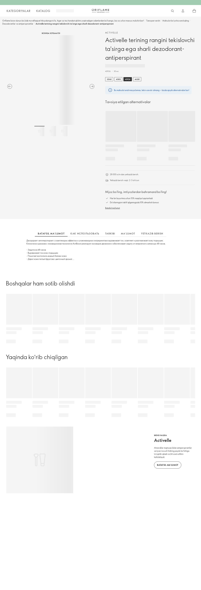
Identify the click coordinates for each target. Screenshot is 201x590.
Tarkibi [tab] (110, 233)
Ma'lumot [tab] (128, 233)
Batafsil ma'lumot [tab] (51, 233)
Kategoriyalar (18, 11)
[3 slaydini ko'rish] (62, 131)
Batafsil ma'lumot (112, 208)
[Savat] (194, 11)
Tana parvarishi (153, 20)
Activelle (111, 32)
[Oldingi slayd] (9, 86)
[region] (51, 80)
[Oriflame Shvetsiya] (100, 10)
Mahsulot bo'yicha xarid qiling (175, 20)
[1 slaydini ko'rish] (39, 131)
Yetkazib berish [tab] (152, 233)
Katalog (43, 11)
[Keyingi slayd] (92, 86)
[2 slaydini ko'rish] (51, 131)
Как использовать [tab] (84, 233)
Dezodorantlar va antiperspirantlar (17, 23)
